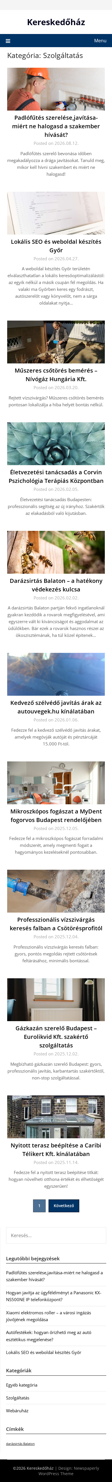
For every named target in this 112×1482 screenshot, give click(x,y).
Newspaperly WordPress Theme (68, 1470)
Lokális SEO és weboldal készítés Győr (43, 1352)
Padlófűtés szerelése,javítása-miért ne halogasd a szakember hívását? (56, 126)
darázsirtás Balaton (20, 1444)
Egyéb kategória (21, 1385)
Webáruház (17, 1410)
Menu (100, 40)
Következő (64, 1205)
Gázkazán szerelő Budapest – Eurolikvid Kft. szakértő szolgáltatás (56, 1036)
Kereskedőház (56, 21)
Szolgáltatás (17, 1398)
